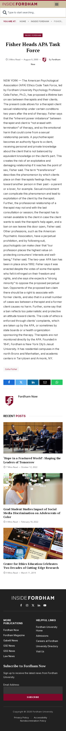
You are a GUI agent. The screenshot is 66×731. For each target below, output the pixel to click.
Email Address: (11, 684)
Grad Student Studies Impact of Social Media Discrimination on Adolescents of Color (31, 513)
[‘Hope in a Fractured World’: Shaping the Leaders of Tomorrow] (33, 438)
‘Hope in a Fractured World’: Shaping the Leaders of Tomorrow (32, 460)
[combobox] (33, 12)
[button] (56, 4)
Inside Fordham (33, 35)
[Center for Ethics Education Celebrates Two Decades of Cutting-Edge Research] (33, 543)
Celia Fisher (11, 369)
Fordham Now (28, 396)
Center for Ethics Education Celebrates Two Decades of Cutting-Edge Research (31, 566)
